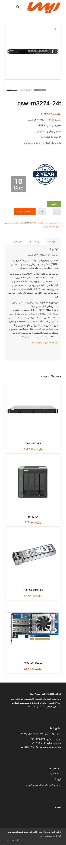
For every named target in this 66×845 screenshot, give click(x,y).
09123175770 (27, 747)
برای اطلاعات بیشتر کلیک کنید (45, 342)
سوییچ (53, 222)
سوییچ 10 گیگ (55, 226)
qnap (27, 222)
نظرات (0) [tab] (18, 241)
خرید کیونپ (55, 774)
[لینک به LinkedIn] (12, 840)
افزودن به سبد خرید (25, 211)
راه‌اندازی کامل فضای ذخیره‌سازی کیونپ (43, 785)
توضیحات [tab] (53, 241)
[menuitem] (17, 7)
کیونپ (45, 226)
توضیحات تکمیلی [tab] (35, 241)
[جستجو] (17, 7)
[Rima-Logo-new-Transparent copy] (38, 7)
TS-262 (40, 222)
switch (33, 222)
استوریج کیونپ (18, 222)
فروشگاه (57, 779)
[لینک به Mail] (7, 840)
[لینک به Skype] (18, 840)
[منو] (7, 7)
